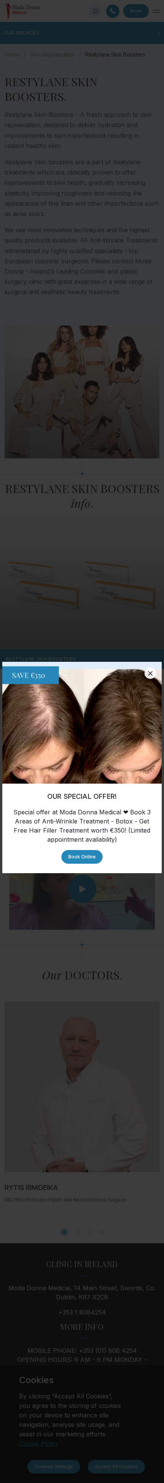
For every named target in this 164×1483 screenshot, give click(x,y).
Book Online (82, 857)
